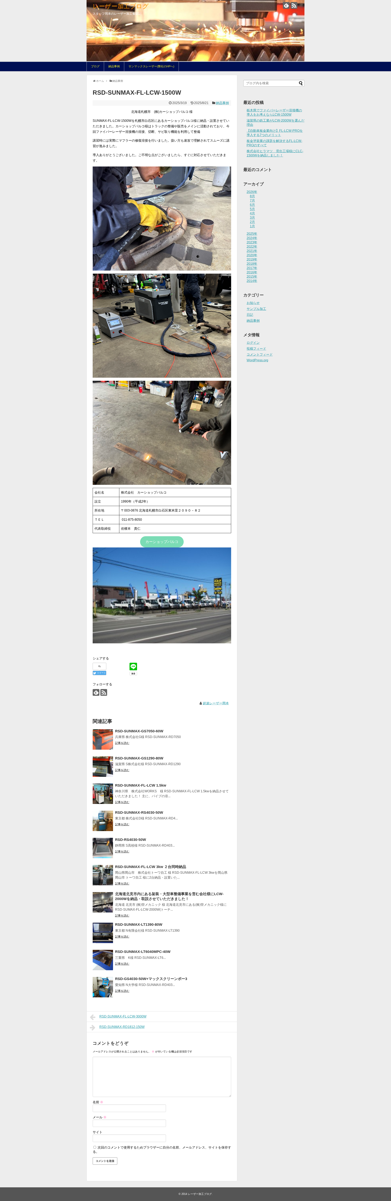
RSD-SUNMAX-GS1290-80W (139, 758)
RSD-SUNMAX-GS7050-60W (139, 731)
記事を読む (122, 743)
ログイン (253, 342)
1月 (252, 226)
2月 (252, 222)
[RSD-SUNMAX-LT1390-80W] (103, 933)
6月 (252, 204)
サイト (97, 1132)
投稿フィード (256, 348)
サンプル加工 (256, 309)
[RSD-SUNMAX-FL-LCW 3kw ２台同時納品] (103, 875)
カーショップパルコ (161, 542)
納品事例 (114, 66)
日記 (250, 314)
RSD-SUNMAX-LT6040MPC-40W (142, 952)
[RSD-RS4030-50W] (103, 848)
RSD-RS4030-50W (130, 840)
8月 (252, 196)
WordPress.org (257, 360)
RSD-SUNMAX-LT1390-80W (138, 924)
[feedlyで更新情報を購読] (286, 5)
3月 (252, 217)
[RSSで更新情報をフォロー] (294, 5)
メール (100, 1117)
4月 (252, 213)
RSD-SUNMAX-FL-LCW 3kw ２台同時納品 (150, 867)
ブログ (95, 66)
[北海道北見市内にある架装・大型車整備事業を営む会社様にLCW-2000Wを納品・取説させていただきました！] (103, 902)
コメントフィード (260, 354)
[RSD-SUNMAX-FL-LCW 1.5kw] (103, 794)
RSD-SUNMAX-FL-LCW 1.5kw (140, 785)
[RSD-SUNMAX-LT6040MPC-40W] (103, 960)
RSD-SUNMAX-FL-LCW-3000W (122, 1016)
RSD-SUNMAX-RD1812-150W (122, 1027)
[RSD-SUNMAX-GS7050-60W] (103, 739)
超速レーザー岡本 (216, 703)
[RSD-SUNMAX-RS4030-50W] (103, 821)
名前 (98, 1102)
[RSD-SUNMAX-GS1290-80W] (103, 766)
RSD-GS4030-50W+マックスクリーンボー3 (151, 979)
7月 (252, 200)
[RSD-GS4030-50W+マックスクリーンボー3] (103, 987)
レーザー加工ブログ (121, 6)
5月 (252, 209)
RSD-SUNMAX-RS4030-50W (139, 812)
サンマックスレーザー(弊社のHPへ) (151, 66)
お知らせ (253, 303)
